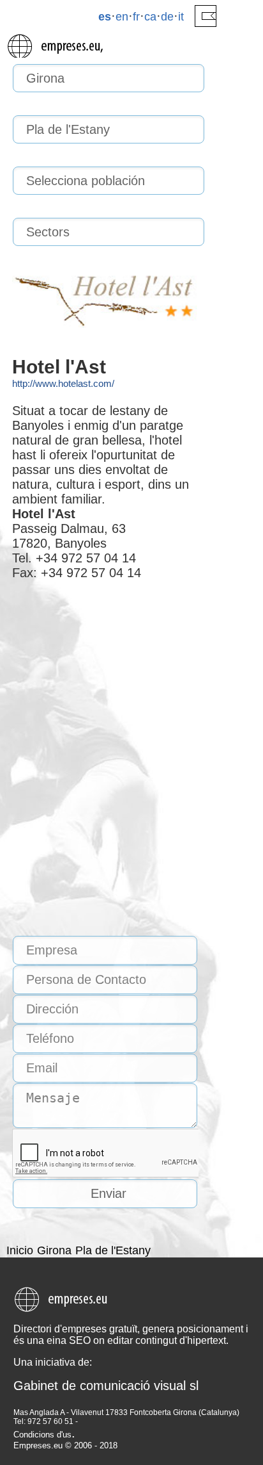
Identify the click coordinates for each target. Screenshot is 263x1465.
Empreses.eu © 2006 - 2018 (65, 1445)
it (181, 16)
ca (150, 16)
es (104, 16)
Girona (54, 1250)
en (122, 16)
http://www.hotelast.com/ (63, 383)
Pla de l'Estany (113, 1250)
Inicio (19, 1250)
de (167, 16)
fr (136, 16)
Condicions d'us (42, 1434)
